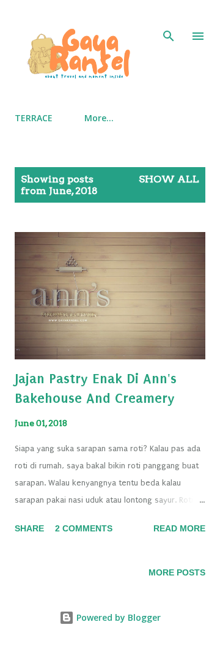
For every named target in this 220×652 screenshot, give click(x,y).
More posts (176, 572)
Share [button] (29, 528)
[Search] (168, 22)
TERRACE (34, 118)
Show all (169, 179)
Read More (179, 528)
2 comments (83, 528)
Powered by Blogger (117, 617)
